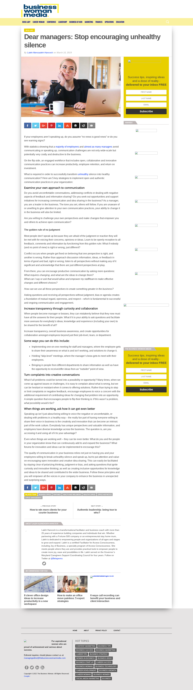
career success (103, 662)
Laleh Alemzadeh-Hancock (40, 52)
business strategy (99, 654)
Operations (109, 21)
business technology (106, 666)
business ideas (105, 658)
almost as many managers (98, 146)
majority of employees (67, 146)
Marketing (89, 21)
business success (84, 650)
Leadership (62, 21)
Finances (98, 21)
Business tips (104, 646)
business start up (84, 662)
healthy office (89, 494)
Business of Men (75, 21)
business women (101, 674)
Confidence (51, 21)
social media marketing (87, 678)
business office (45, 494)
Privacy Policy (101, 630)
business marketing (105, 650)
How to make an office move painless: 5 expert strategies (70, 598)
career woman (83, 674)
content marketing (85, 646)
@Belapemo (57, 558)
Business (106, 678)
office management (33, 498)
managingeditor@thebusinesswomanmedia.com (45, 658)
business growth (107, 670)
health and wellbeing (72, 494)
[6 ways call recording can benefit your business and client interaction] (105, 575)
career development (86, 670)
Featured (57, 494)
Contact (117, 630)
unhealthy (83, 174)
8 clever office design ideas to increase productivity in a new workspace (36, 599)
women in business (85, 658)
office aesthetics (105, 494)
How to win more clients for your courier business (48, 511)
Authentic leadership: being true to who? (97, 511)
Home (75, 630)
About (86, 630)
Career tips (81, 654)
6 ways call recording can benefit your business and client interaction (105, 598)
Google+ (27, 676)
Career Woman (38, 21)
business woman (84, 666)
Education (120, 21)
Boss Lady (26, 21)
